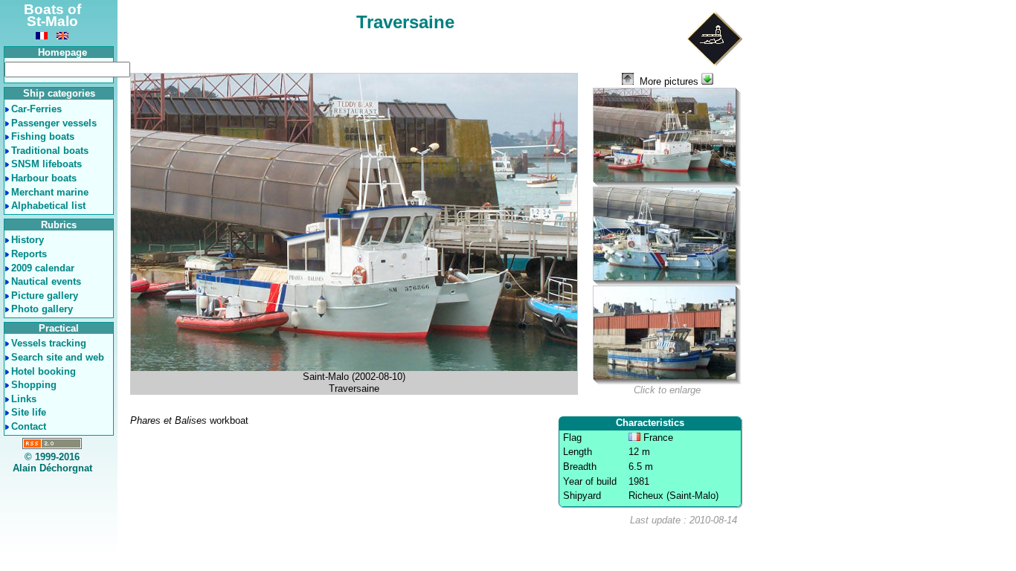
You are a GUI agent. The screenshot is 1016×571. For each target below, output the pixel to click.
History (27, 239)
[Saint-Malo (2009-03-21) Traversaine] (667, 236)
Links (23, 398)
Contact (28, 426)
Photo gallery (42, 308)
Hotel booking (43, 371)
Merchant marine (50, 192)
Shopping (34, 384)
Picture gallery (44, 295)
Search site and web (57, 357)
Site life (28, 412)
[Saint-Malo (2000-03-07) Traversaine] (667, 335)
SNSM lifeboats (46, 164)
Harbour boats (44, 178)
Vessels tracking (48, 343)
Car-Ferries (36, 108)
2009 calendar (42, 268)
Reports (29, 253)
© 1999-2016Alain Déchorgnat (52, 462)
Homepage (62, 52)
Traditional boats (50, 150)
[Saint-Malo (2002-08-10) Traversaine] (667, 137)
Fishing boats (42, 136)
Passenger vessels (54, 123)
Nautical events (46, 281)
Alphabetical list (48, 205)
